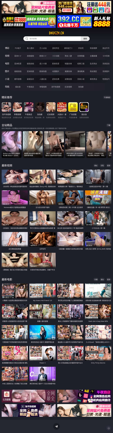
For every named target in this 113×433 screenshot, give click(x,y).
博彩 (7, 48)
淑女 (102, 279)
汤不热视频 (55, 87)
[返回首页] (108, 428)
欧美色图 (43, 71)
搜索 (85, 38)
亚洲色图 (30, 71)
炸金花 (81, 48)
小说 (7, 79)
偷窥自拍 (17, 71)
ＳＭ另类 (106, 56)
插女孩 (18, 87)
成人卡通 (43, 63)
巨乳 (102, 165)
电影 (7, 63)
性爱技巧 (106, 79)
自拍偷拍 (30, 56)
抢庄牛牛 (106, 48)
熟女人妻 (68, 56)
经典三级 (80, 63)
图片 (7, 71)
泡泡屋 (81, 87)
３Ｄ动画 (55, 56)
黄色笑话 (93, 79)
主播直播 (93, 56)
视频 (7, 55)
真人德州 (30, 48)
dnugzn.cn (56, 33)
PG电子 (18, 48)
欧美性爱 (55, 63)
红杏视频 (68, 87)
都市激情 (17, 79)
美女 (95, 165)
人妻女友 (43, 79)
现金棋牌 (93, 48)
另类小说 (80, 79)
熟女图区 (93, 71)
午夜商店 (30, 87)
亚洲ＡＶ (17, 56)
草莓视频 (43, 87)
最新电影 (7, 279)
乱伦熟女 (93, 63)
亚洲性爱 (17, 63)
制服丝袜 (68, 63)
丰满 (95, 279)
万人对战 (43, 48)
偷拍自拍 (30, 63)
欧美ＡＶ (43, 56)
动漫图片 (55, 71)
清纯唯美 (80, 71)
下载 (108, 125)
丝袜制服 (80, 56)
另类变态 (106, 63)
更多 (108, 165)
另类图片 (106, 71)
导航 (7, 86)
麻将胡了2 (68, 48)
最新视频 (7, 165)
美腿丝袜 (68, 71)
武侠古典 (55, 79)
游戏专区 (55, 48)
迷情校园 (68, 79)
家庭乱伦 (30, 79)
